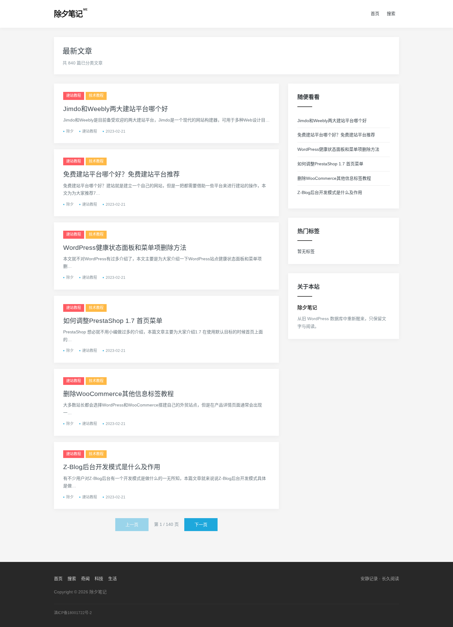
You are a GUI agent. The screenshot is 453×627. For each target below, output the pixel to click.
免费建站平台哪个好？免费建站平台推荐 (121, 174)
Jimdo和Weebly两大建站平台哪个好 (115, 108)
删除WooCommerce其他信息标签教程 (118, 393)
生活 (112, 578)
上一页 (131, 524)
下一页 (200, 524)
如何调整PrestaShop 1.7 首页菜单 (112, 320)
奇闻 (85, 578)
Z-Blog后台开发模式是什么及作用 (111, 466)
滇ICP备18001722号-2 (73, 613)
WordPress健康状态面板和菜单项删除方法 (124, 247)
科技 (99, 578)
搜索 (391, 13)
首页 (375, 13)
